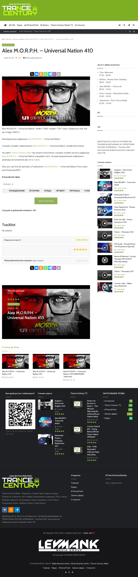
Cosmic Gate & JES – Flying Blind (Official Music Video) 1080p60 (93, 431)
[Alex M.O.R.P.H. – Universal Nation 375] (15, 361)
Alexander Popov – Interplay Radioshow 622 (124, 196)
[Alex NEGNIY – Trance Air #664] (104, 186)
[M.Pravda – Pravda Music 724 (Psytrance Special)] (104, 248)
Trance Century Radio (21, 152)
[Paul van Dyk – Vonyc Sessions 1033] (104, 223)
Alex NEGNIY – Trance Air (110, 86)
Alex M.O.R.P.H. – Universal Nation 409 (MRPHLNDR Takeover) (74, 374)
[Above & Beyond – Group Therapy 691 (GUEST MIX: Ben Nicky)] (104, 260)
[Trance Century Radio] (19, 9)
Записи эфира (19, 39)
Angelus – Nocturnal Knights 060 (123, 171)
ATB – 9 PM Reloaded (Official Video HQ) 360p (93, 450)
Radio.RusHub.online (60, 563)
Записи (45, 25)
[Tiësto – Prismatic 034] (104, 236)
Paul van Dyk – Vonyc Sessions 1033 (34, 31)
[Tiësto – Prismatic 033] (104, 275)
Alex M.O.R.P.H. (32, 39)
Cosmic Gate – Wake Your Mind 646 (123, 284)
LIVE (13, 25)
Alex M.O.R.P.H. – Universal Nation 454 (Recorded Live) (25, 319)
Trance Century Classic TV (62, 25)
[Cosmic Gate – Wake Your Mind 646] (104, 287)
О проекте (75, 500)
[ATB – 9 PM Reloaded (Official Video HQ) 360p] (77, 450)
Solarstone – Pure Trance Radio (113, 100)
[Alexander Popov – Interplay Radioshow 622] (104, 198)
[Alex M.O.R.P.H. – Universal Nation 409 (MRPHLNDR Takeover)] (76, 361)
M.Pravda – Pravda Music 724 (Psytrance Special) (124, 245)
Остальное (80, 25)
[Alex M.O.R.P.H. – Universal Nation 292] (46, 361)
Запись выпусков (46, 201)
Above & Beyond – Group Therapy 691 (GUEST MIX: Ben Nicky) (125, 259)
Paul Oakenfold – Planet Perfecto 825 (124, 208)
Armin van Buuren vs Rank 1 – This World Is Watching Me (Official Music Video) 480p (93, 409)
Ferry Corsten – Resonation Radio (114, 93)
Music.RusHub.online (80, 563)
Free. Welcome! (106, 72)
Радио (19, 25)
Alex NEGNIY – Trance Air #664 (61, 421)
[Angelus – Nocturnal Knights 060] (104, 174)
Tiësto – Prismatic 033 (123, 271)
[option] (46, 312)
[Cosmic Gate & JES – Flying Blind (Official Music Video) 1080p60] (77, 430)
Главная (7, 39)
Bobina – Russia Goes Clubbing (112, 79)
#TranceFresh (32, 25)
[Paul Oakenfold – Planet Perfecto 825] (104, 211)
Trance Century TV (112, 405)
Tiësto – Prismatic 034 (124, 232)
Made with (88, 533)
